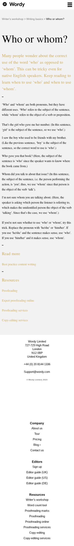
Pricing (37, 439)
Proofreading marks (37, 510)
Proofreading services (15, 310)
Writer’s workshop (37, 499)
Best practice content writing (19, 264)
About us (37, 428)
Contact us (37, 450)
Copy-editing (37, 532)
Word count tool (37, 505)
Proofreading (9, 290)
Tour (37, 433)
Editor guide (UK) (37, 472)
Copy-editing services (15, 320)
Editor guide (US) (37, 477)
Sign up (37, 466)
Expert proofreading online (18, 300)
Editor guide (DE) (37, 483)
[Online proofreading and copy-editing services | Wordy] (14, 4)
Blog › (37, 444)
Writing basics (34, 18)
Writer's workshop (12, 18)
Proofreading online (37, 521)
